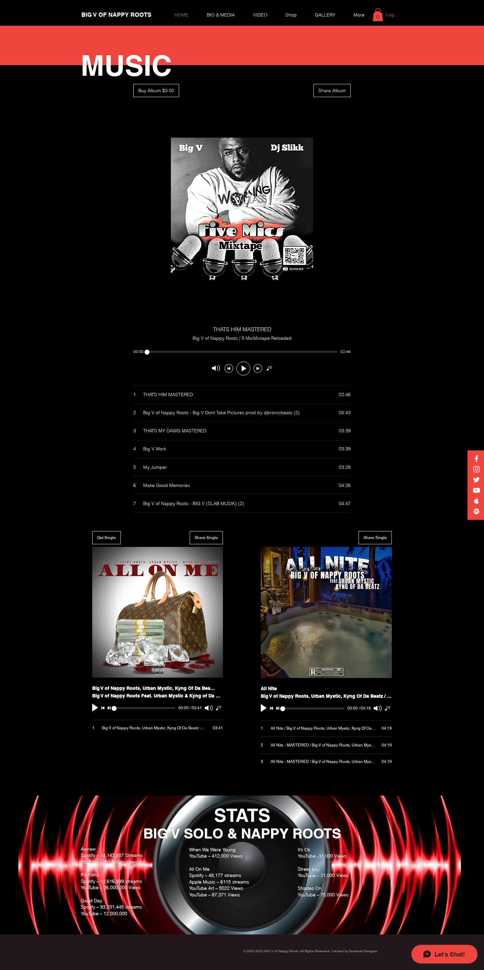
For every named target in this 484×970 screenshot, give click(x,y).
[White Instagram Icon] (476, 469)
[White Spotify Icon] (476, 511)
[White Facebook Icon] (476, 458)
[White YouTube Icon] (476, 490)
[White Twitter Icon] (476, 479)
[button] (377, 14)
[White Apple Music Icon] (476, 501)
